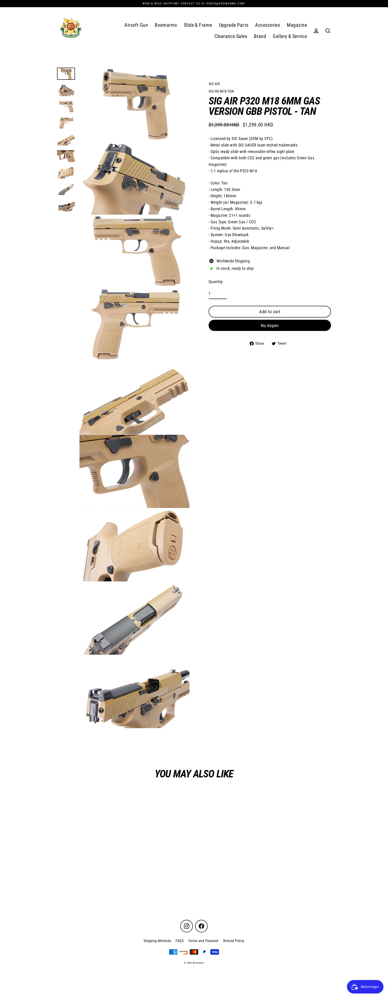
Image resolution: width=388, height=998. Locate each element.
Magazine (297, 25)
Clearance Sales (230, 36)
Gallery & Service (290, 36)
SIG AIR (214, 84)
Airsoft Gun (136, 25)
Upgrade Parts (234, 25)
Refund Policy (234, 941)
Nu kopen (270, 325)
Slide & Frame (198, 25)
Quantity (216, 281)
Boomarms (166, 25)
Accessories (267, 25)
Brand (260, 36)
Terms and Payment (203, 941)
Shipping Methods (157, 941)
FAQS (180, 941)
